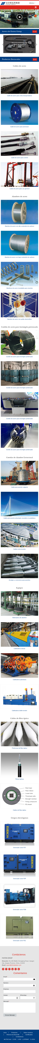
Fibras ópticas (19, 779)
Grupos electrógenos (19, 818)
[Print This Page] (19, 969)
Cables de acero (19, 66)
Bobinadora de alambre (19, 617)
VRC (15, 1039)
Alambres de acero (19, 196)
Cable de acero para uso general (19, 188)
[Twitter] (3, 969)
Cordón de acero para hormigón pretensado (19, 327)
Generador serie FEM (19, 909)
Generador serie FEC (19, 940)
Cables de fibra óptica (19, 718)
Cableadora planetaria (19, 679)
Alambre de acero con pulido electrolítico (19, 319)
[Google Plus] (9, 969)
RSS (20, 1039)
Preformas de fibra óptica (19, 748)
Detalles (35, 59)
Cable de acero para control (19, 157)
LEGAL (33, 1039)
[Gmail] (15, 969)
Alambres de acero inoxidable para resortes (19, 288)
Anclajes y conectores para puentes (19, 580)
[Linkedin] (12, 969)
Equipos (19, 588)
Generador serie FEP (19, 878)
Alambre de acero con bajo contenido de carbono (19, 257)
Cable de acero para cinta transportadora (19, 95)
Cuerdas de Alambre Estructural (19, 457)
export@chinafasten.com (13, 965)
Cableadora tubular (19, 648)
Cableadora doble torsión (19, 710)
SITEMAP (26, 1039)
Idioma (31, 3)
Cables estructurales (19, 549)
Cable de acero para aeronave (19, 126)
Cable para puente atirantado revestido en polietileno (19, 518)
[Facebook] (6, 969)
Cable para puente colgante (19, 487)
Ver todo (35, 31)
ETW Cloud (8, 1039)
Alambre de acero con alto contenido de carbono (19, 226)
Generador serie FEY (19, 847)
